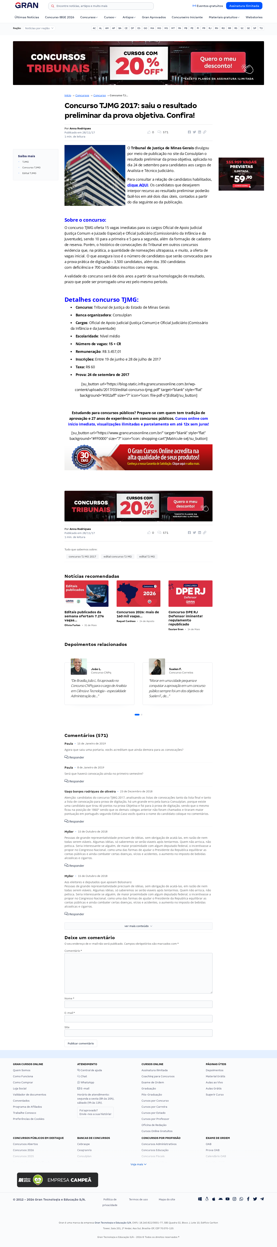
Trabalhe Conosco (24, 1112)
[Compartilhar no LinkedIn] (199, 132)
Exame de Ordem (153, 1082)
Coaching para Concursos (158, 1076)
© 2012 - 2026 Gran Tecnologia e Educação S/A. (49, 1199)
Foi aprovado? (95, 1112)
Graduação (149, 1088)
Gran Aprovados (154, 17)
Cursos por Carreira (154, 1106)
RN (216, 28)
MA (152, 28)
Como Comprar (23, 1082)
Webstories (254, 17)
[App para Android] (221, 1199)
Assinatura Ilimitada (244, 6)
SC (242, 28)
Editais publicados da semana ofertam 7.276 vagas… (84, 616)
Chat (83, 1076)
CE (126, 28)
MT (173, 28)
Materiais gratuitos (223, 17)
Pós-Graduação (152, 1094)
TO (261, 28)
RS (235, 28)
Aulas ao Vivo (214, 1082)
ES (138, 28)
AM (107, 28)
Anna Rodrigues (80, 128)
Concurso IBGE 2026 (59, 17)
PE (192, 28)
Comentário (73, 950)
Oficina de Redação (154, 1125)
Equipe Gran (176, 629)
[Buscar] (52, 6)
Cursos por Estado (153, 1112)
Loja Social (19, 1088)
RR (229, 28)
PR (203, 28)
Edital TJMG (29, 173)
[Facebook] (248, 1199)
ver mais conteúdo (137, 926)
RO (223, 28)
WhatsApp (87, 1082)
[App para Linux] (207, 1199)
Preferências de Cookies (28, 1118)
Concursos (87, 17)
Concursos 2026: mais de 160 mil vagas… (138, 614)
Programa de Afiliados (27, 1106)
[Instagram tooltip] (234, 1199)
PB (185, 28)
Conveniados (21, 1100)
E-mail (69, 1012)
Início (67, 95)
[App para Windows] (200, 1199)
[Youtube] (227, 1199)
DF (132, 28)
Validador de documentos (29, 1094)
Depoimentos (214, 1070)
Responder (76, 757)
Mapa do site (167, 1199)
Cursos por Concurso (155, 1100)
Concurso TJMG (31, 167)
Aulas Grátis (214, 1088)
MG (159, 28)
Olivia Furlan (72, 625)
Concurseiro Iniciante (187, 17)
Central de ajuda (91, 1070)
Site (67, 1027)
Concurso (99, 95)
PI (198, 28)
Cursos (109, 17)
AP (113, 28)
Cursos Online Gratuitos (157, 1131)
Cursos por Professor (155, 1118)
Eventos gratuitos (210, 6)
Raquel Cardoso (126, 621)
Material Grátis (215, 1076)
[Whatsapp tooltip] (241, 1199)
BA (119, 28)
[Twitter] (255, 1199)
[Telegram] (262, 1199)
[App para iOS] (214, 1199)
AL (100, 28)
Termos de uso (138, 1199)
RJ (210, 28)
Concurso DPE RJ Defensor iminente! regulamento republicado (186, 618)
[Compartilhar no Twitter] (194, 132)
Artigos (128, 17)
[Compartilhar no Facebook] (189, 132)
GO (145, 28)
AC (94, 28)
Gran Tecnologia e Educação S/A (113, 1222)
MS (166, 28)
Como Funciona (23, 1076)
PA (179, 28)
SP (254, 28)
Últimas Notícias (27, 17)
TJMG (25, 161)
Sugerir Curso (215, 1094)
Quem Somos (21, 1070)
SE (248, 28)
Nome (69, 998)
